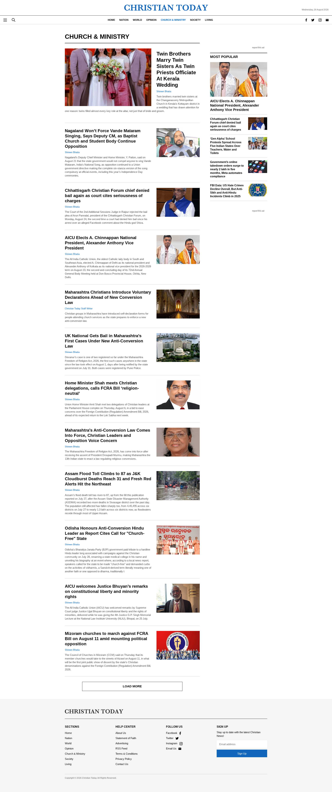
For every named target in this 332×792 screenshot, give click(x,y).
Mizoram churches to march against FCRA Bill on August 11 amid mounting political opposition (106, 638)
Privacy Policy (124, 758)
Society (195, 20)
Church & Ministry (173, 20)
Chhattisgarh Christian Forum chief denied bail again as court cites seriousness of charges (107, 195)
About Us (121, 732)
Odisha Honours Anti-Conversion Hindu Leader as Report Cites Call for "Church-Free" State (104, 533)
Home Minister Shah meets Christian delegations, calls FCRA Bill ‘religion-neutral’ (102, 388)
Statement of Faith (126, 738)
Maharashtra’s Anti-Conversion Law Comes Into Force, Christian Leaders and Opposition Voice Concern (107, 435)
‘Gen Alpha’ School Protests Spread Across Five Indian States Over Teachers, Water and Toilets (225, 145)
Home (111, 20)
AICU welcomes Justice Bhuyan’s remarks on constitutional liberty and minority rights (106, 591)
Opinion (151, 20)
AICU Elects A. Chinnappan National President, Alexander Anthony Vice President (100, 242)
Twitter (170, 738)
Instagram (172, 743)
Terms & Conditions (127, 753)
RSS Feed (121, 748)
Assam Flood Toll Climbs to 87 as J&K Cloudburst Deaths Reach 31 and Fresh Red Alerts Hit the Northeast (108, 478)
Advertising (122, 743)
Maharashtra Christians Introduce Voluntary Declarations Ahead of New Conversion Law (108, 297)
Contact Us (122, 764)
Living (209, 20)
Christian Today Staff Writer (79, 308)
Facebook (172, 732)
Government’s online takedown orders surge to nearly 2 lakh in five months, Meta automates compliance (227, 169)
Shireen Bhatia (163, 91)
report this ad (258, 48)
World (137, 20)
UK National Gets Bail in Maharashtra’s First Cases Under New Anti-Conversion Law (104, 340)
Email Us (171, 748)
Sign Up (241, 753)
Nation (123, 20)
